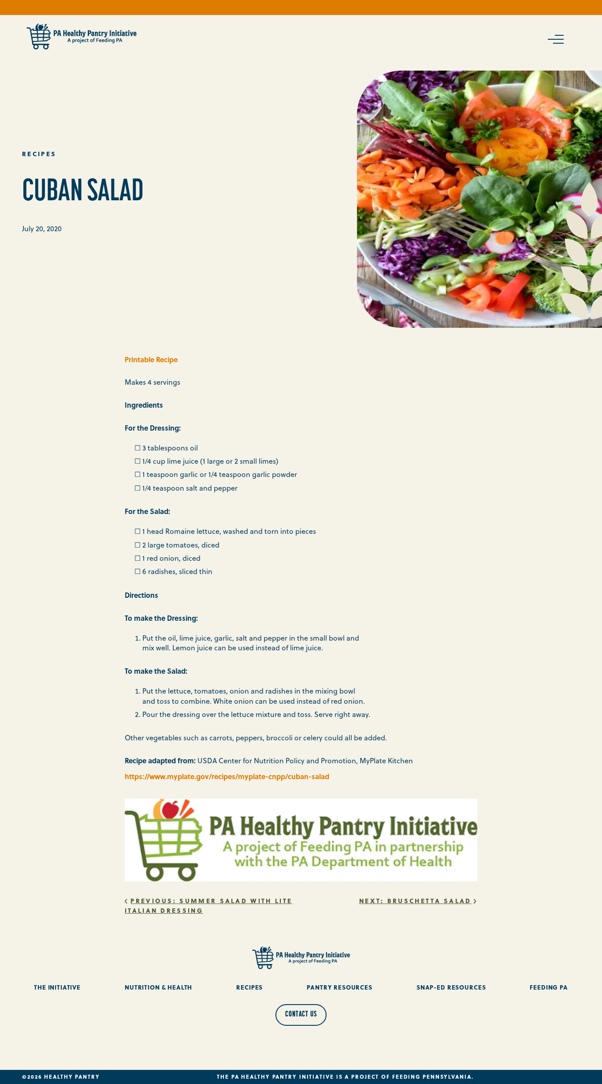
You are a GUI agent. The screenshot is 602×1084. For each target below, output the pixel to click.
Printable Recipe (151, 359)
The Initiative (57, 987)
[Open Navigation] (555, 39)
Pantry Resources (339, 987)
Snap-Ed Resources (451, 987)
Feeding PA (549, 987)
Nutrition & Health (158, 987)
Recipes (249, 987)
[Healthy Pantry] (81, 37)
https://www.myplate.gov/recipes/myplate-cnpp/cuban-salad (227, 776)
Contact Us (301, 1015)
